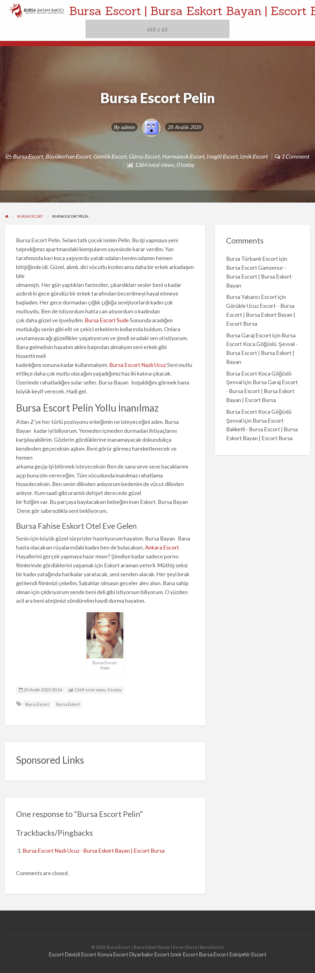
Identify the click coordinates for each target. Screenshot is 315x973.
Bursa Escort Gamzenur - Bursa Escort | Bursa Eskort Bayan (259, 276)
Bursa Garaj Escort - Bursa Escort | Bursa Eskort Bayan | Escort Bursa (262, 391)
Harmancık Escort (183, 156)
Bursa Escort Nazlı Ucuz (137, 364)
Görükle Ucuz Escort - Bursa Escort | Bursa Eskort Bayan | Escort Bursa (260, 314)
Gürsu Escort (144, 156)
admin (128, 127)
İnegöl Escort (222, 156)
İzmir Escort (184, 954)
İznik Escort (254, 156)
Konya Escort (112, 954)
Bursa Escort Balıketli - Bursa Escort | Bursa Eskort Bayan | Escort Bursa (262, 429)
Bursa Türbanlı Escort (252, 258)
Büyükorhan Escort (68, 156)
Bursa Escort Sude (107, 320)
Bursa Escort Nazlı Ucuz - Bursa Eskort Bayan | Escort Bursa (93, 850)
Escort (56, 954)
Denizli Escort (80, 954)
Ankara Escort (162, 547)
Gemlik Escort (109, 156)
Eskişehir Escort (247, 954)
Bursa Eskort (68, 704)
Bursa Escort (28, 156)
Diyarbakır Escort (149, 954)
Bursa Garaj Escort (248, 335)
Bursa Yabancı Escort (251, 296)
